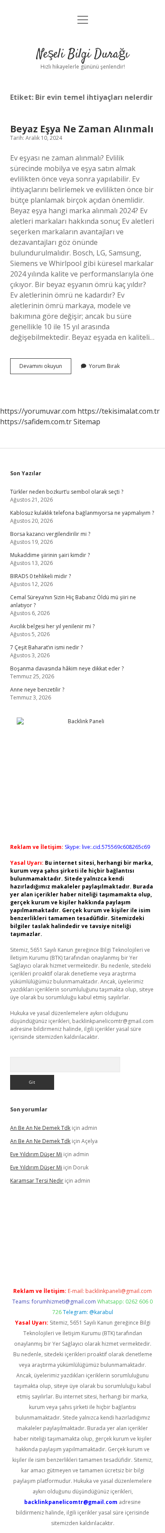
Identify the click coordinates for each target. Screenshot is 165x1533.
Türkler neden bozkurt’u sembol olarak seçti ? (66, 491)
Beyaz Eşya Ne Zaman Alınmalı (82, 129)
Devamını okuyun (45, 368)
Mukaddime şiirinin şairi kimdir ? (50, 555)
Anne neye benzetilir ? (37, 689)
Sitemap (86, 421)
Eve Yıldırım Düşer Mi (36, 1154)
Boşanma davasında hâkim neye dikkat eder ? (67, 668)
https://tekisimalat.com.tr (118, 411)
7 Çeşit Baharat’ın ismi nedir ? (46, 647)
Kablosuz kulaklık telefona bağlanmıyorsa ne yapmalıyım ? (82, 513)
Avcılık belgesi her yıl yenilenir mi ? (52, 626)
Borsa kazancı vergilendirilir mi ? (50, 534)
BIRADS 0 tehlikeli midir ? (40, 576)
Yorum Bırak (104, 366)
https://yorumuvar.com (38, 411)
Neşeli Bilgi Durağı (83, 54)
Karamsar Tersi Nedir (36, 1180)
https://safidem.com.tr (36, 421)
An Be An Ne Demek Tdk (40, 1128)
